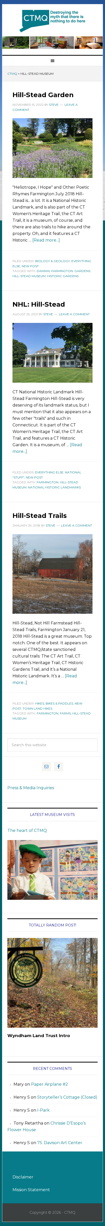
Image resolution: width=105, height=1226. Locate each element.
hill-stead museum (29, 276)
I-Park (43, 1110)
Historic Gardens (62, 276)
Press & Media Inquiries (30, 787)
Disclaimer (22, 1177)
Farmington (62, 271)
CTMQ (52, 20)
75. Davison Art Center (59, 1142)
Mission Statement (31, 1189)
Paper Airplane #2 (49, 1084)
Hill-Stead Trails (39, 516)
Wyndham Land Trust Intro (38, 1035)
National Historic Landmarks (54, 487)
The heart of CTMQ (27, 830)
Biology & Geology (52, 261)
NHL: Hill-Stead (38, 304)
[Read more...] (46, 240)
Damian (43, 271)
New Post (30, 266)
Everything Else (49, 472)
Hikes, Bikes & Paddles (54, 703)
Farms (65, 713)
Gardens (82, 271)
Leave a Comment (74, 314)
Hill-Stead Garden (43, 95)
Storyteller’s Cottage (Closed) (67, 1097)
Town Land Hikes (37, 708)
